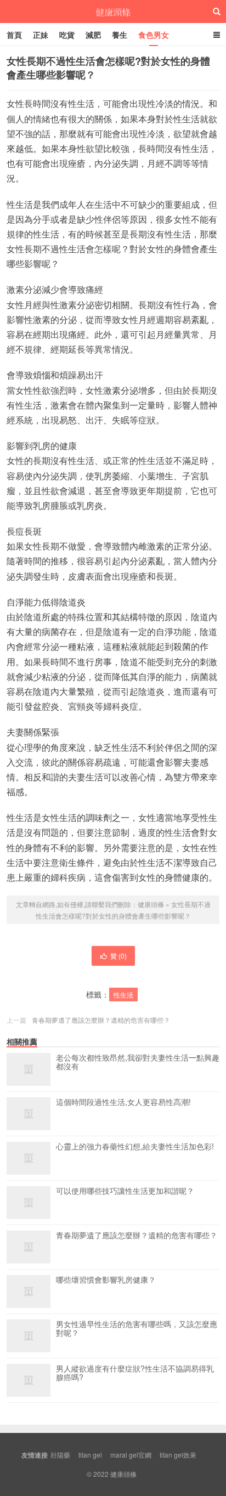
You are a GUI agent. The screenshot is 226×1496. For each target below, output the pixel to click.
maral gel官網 (130, 1454)
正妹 (40, 34)
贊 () (118, 955)
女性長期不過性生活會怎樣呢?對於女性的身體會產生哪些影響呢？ (108, 68)
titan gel (90, 1454)
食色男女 (153, 34)
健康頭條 (113, 11)
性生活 (123, 994)
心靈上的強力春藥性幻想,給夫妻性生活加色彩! (135, 1147)
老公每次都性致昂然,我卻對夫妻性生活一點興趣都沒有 (137, 1062)
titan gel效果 (178, 1454)
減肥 (93, 34)
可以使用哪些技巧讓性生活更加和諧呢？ (125, 1191)
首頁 (14, 34)
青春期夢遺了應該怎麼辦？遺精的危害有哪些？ (101, 1019)
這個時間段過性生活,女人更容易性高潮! (123, 1102)
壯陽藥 (60, 1454)
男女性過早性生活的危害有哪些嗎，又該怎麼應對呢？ (136, 1328)
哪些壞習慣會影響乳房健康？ (106, 1280)
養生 (119, 34)
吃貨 (67, 34)
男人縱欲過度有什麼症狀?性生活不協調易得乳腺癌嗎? (135, 1373)
